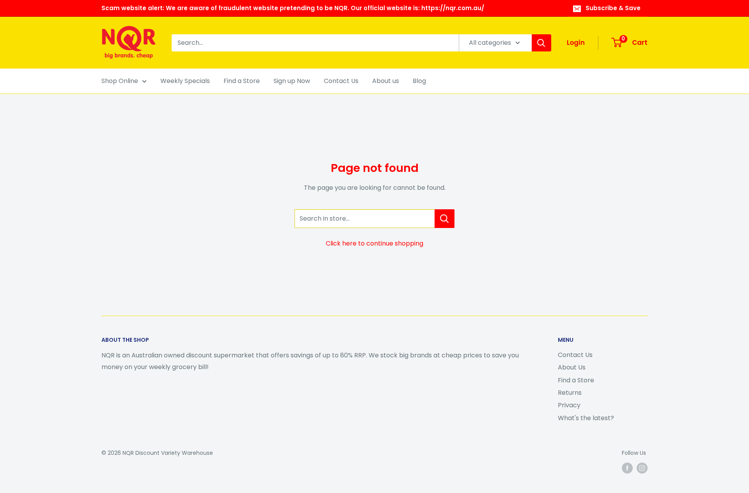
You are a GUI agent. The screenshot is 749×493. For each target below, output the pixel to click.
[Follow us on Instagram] (642, 468)
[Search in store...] (444, 218)
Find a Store (242, 80)
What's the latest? (586, 417)
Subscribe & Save (613, 8)
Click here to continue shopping (374, 243)
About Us (572, 367)
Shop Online (119, 80)
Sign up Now (291, 80)
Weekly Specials (185, 80)
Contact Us (341, 80)
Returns (570, 392)
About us (385, 80)
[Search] (541, 42)
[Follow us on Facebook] (627, 468)
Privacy (569, 405)
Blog (419, 80)
